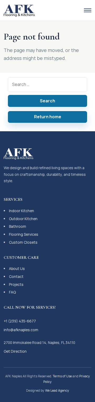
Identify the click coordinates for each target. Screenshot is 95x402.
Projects (16, 284)
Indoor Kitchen (21, 210)
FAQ (12, 292)
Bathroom (17, 226)
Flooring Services (23, 234)
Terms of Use (62, 376)
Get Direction (15, 351)
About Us (17, 268)
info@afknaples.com (21, 329)
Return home (47, 117)
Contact (16, 276)
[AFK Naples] (19, 10)
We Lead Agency (57, 390)
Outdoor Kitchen (23, 218)
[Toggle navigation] (87, 10)
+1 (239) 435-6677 (20, 321)
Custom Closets (23, 242)
